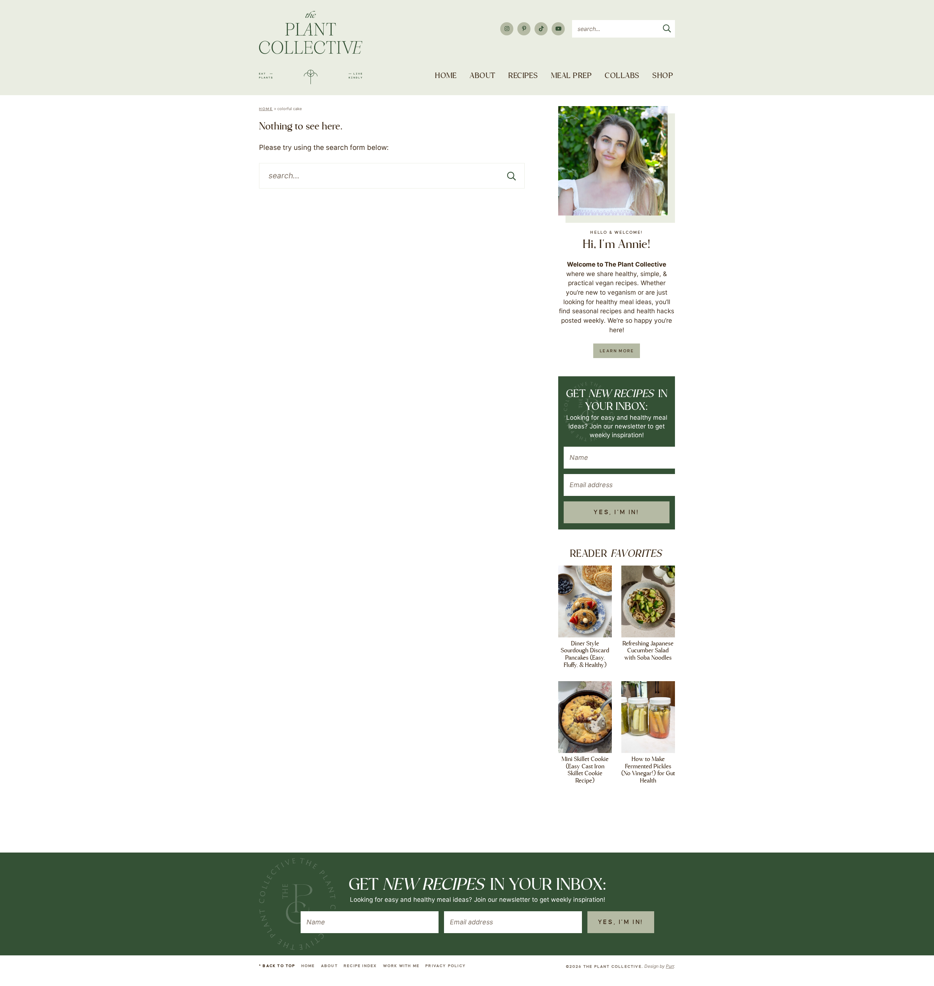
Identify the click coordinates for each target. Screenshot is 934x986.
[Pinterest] (523, 28)
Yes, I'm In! (616, 512)
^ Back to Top (277, 966)
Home (446, 76)
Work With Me (401, 966)
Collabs (622, 76)
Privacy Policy (445, 966)
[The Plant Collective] (310, 47)
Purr (670, 966)
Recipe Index (360, 966)
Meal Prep (571, 76)
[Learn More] (613, 161)
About (482, 76)
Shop (662, 76)
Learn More (617, 351)
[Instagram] (506, 28)
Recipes (523, 76)
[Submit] (667, 27)
